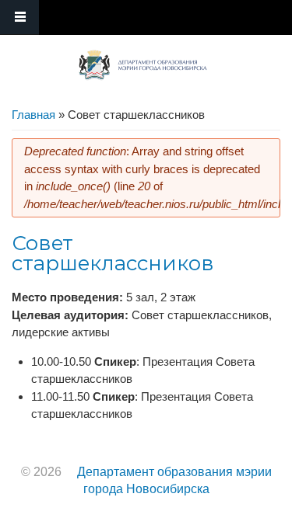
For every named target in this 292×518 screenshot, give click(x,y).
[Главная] (143, 65)
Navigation (19, 17)
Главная (33, 114)
